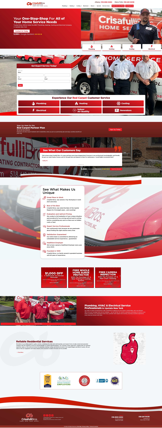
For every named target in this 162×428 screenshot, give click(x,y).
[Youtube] (50, 415)
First (19, 77)
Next (20, 85)
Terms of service (94, 426)
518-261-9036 (124, 2)
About (92, 5)
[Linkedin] (52, 415)
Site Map (79, 426)
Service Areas (106, 5)
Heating (72, 5)
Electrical (85, 5)
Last (45, 77)
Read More (20, 352)
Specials (99, 5)
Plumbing (64, 5)
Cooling (78, 5)
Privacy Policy (85, 426)
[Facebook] (44, 415)
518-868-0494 (103, 2)
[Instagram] (47, 415)
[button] (42, 276)
